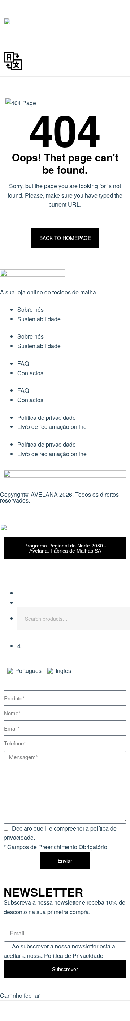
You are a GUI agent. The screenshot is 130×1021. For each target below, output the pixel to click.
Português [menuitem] (28, 670)
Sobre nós (30, 309)
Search (119, 618)
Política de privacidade (46, 417)
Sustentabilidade (39, 319)
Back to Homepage (65, 237)
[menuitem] (26, 670)
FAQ (23, 363)
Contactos (30, 373)
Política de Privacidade (73, 955)
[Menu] (65, 11)
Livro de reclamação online (52, 426)
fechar (32, 995)
